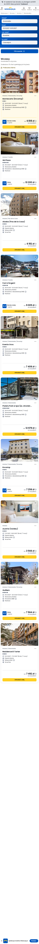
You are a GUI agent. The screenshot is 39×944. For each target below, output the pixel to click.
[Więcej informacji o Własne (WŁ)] (14, 230)
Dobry (9, 182)
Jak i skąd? (5, 32)
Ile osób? (5, 39)
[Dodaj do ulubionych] (35, 73)
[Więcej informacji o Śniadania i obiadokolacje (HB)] (25, 107)
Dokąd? (4, 18)
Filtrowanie (18, 51)
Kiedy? (4, 25)
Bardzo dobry (11, 121)
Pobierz (33, 941)
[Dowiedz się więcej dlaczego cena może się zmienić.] (35, 121)
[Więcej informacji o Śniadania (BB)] (16, 599)
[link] (10, 9)
